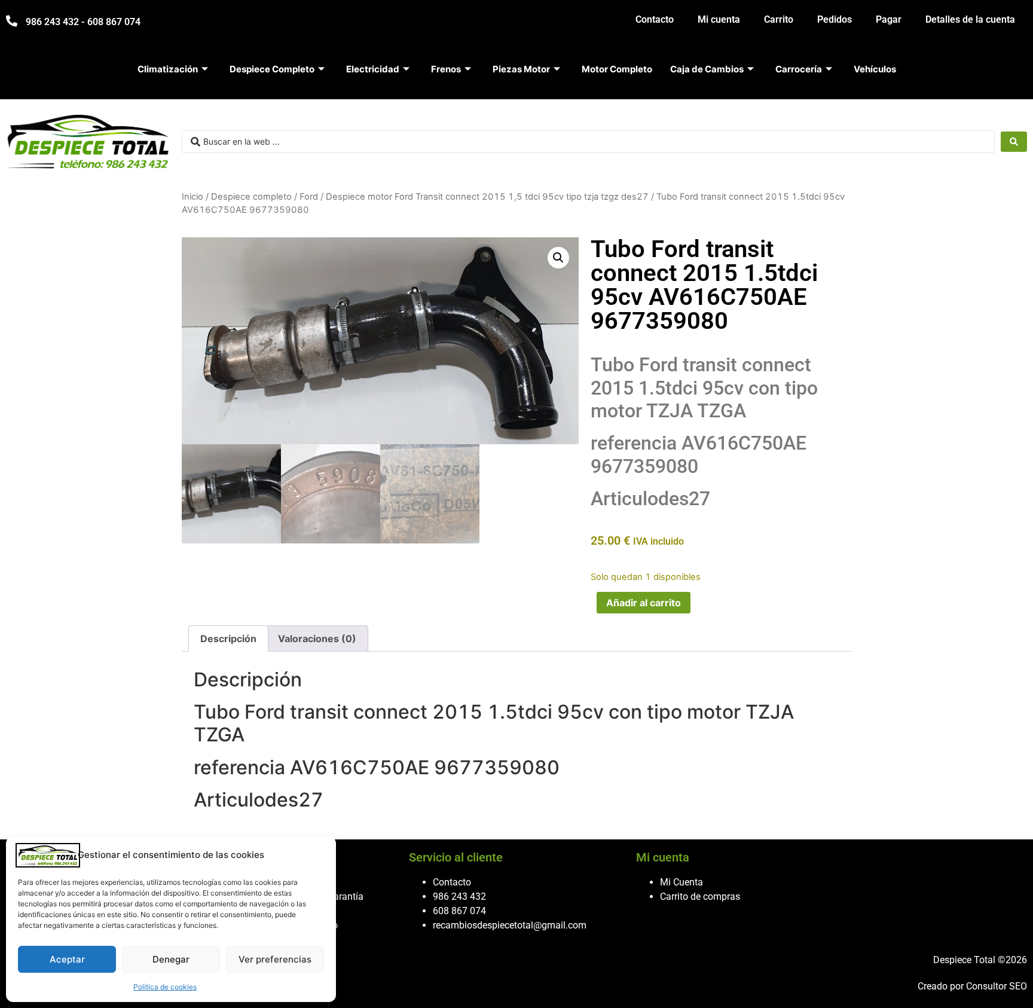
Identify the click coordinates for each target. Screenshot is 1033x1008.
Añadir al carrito (643, 603)
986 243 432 (459, 896)
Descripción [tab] (228, 638)
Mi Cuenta (681, 882)
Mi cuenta (719, 19)
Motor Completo (617, 69)
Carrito (778, 19)
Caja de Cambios (707, 69)
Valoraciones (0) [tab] (317, 638)
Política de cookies (165, 986)
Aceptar (67, 959)
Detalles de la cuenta (970, 19)
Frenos (446, 69)
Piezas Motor (521, 69)
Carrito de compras (700, 896)
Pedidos (834, 19)
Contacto (654, 19)
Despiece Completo (272, 69)
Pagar (888, 19)
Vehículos (875, 69)
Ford (308, 196)
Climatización (167, 69)
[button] (558, 257)
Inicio (192, 196)
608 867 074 (459, 911)
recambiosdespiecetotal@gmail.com (509, 925)
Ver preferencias (275, 959)
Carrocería (798, 69)
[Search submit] (1014, 142)
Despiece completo (251, 196)
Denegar (171, 959)
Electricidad (372, 69)
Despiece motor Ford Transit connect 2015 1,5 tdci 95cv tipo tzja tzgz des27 (487, 196)
